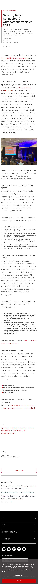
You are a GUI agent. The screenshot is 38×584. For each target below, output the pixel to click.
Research (31, 428)
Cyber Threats (17, 430)
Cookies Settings (19, 575)
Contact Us (19, 470)
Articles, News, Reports (8, 433)
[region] (19, 571)
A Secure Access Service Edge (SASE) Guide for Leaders (17, 492)
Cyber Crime (5, 428)
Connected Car (5, 430)
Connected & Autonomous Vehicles (14, 58)
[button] (19, 470)
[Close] (36, 561)
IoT (25, 430)
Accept (19, 580)
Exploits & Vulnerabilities (18, 428)
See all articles (6, 502)
